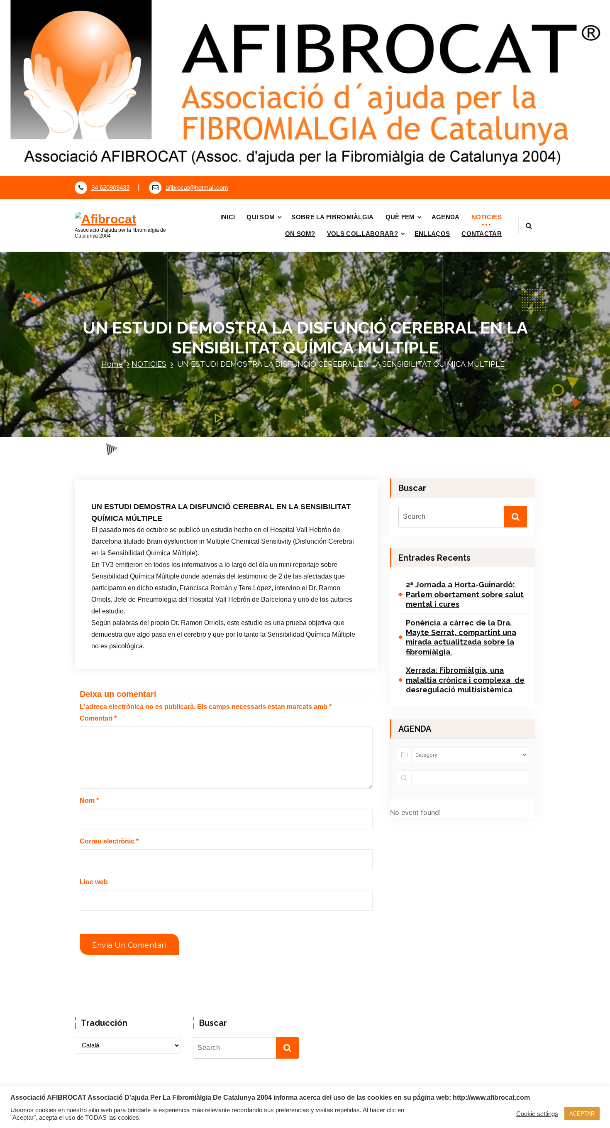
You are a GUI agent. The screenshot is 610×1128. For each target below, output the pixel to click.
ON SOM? (300, 233)
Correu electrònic (109, 841)
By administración (195, 474)
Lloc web (94, 881)
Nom (89, 800)
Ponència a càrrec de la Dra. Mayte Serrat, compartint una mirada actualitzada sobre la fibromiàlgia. (461, 637)
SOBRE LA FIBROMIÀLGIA (332, 217)
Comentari (98, 718)
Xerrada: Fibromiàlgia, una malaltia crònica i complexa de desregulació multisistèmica (465, 680)
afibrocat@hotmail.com (197, 187)
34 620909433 (110, 187)
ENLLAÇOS (432, 233)
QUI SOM (260, 217)
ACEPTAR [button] (582, 1114)
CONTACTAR (481, 233)
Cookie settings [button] (537, 1114)
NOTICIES (486, 217)
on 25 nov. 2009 (136, 474)
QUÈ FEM (400, 217)
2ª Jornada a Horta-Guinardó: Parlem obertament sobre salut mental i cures (465, 594)
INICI (227, 217)
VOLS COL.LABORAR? (362, 233)
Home (112, 364)
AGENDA (446, 217)
